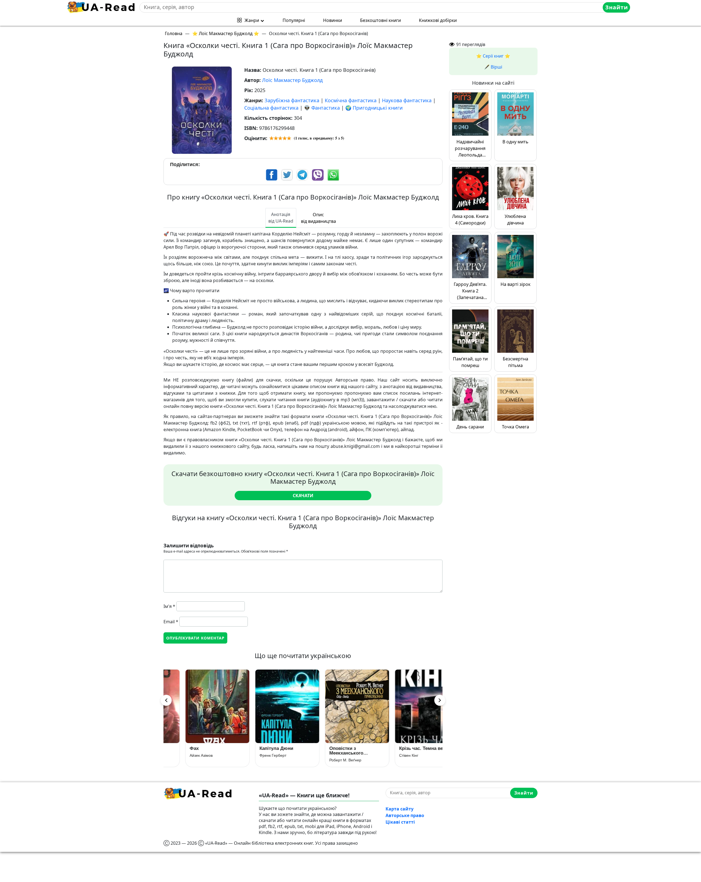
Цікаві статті (400, 822)
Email (170, 622)
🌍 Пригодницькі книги (374, 107)
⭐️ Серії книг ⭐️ (493, 56)
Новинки (332, 20)
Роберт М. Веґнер (326, 760)
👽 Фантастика (322, 107)
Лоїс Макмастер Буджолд (292, 80)
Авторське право (405, 815)
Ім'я (169, 606)
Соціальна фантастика (271, 107)
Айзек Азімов (182, 755)
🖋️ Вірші (493, 67)
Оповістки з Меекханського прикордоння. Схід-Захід (332, 750)
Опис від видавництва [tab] (318, 218)
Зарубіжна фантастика (292, 100)
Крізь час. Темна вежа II (407, 748)
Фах (175, 748)
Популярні (294, 20)
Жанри (252, 20)
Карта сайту (399, 809)
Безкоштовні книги (380, 20)
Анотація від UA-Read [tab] (280, 217)
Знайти (616, 7)
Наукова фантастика (407, 100)
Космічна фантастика (351, 100)
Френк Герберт (253, 755)
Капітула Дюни (257, 748)
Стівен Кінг (389, 755)
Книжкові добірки (438, 20)
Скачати (303, 496)
